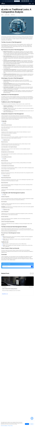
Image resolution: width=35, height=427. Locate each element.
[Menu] (33, 3)
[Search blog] (32, 266)
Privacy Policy (10, 425)
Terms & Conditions (4, 425)
